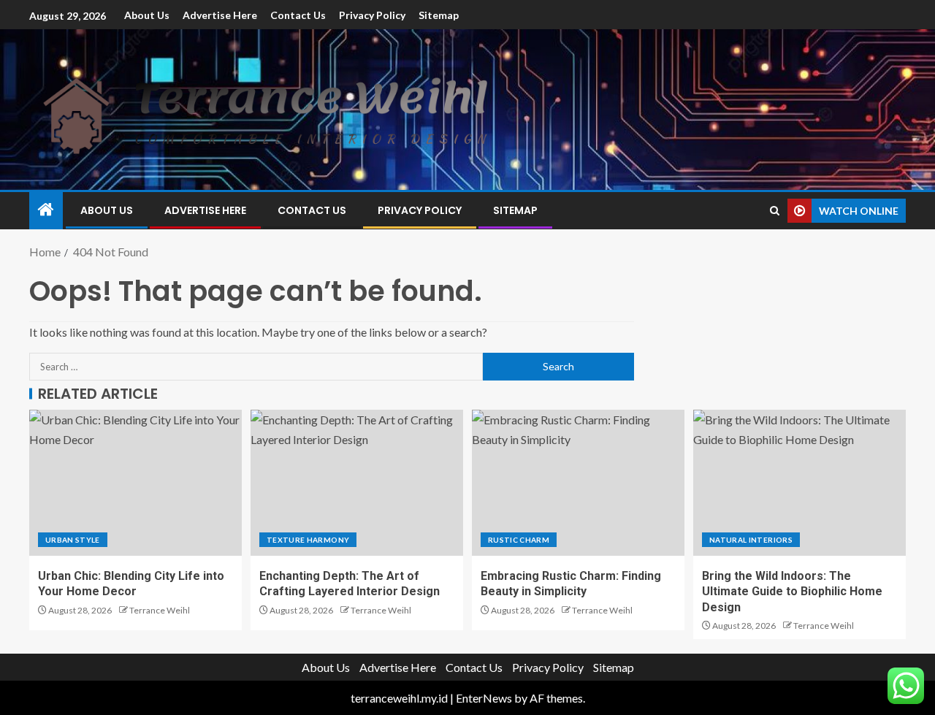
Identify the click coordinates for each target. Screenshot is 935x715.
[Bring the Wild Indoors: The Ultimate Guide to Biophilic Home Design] (799, 483)
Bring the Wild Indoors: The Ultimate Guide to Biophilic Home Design (792, 591)
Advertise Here (220, 15)
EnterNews (484, 698)
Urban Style (72, 539)
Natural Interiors (751, 539)
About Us (146, 15)
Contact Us (298, 15)
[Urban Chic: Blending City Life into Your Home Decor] (135, 483)
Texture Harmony (308, 539)
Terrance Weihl (159, 610)
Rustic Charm (518, 539)
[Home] (46, 210)
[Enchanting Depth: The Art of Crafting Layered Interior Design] (357, 483)
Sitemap (439, 15)
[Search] (775, 210)
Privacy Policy (372, 15)
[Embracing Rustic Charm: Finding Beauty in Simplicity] (578, 483)
